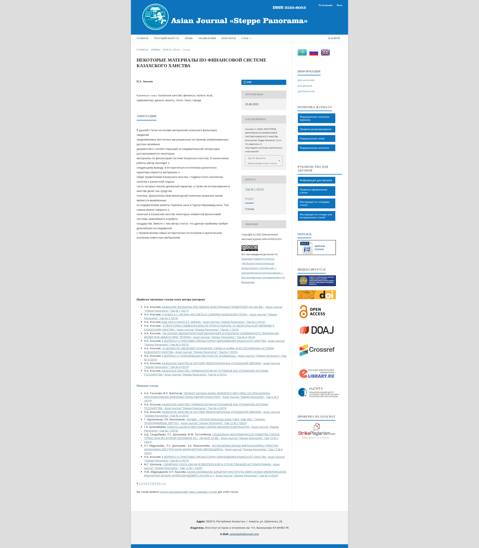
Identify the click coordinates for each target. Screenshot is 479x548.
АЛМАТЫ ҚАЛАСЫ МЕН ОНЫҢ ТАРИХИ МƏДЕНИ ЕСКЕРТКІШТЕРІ (208, 427)
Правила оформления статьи (313, 191)
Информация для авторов (316, 180)
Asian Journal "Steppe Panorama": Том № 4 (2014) (224, 337)
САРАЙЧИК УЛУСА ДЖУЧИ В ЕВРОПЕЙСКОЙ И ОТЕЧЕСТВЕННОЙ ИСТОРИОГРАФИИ (218, 464)
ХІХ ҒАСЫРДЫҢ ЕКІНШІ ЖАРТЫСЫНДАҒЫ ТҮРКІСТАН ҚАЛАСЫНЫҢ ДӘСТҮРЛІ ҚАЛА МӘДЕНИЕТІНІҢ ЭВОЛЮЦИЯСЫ (211, 447)
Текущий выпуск (166, 38)
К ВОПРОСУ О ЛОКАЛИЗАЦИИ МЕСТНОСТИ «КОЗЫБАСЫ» (199, 356)
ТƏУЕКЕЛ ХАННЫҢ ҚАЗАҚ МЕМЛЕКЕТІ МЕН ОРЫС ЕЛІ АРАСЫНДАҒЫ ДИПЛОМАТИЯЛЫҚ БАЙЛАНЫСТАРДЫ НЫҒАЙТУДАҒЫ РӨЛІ (207, 395)
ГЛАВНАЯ (142, 38)
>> (164, 483)
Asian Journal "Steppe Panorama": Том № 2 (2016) (234, 322)
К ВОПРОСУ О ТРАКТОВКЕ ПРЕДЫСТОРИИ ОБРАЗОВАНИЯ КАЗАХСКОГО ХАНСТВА (214, 341)
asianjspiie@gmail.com (244, 534)
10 (158, 483)
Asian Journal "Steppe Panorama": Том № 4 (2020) (247, 475)
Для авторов (305, 85)
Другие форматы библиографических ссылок (262, 161)
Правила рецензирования (316, 129)
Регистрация (325, 5)
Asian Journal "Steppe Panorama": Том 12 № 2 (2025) (214, 423)
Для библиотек (306, 91)
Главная (142, 49)
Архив (188, 38)
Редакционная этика (312, 138)
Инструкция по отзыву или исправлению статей (316, 216)
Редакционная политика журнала (314, 118)
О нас (246, 38)
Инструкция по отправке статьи (314, 203)
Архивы (155, 49)
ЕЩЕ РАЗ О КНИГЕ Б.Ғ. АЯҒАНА (182, 322)
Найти (335, 38)
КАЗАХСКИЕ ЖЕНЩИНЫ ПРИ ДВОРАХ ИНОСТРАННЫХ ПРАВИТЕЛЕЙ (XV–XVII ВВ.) (213, 307)
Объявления (207, 38)
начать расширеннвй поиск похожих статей (188, 492)
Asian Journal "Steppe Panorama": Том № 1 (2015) (208, 329)
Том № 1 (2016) (171, 49)
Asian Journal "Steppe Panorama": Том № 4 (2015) (195, 374)
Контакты (229, 38)
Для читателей (306, 80)
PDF (249, 82)
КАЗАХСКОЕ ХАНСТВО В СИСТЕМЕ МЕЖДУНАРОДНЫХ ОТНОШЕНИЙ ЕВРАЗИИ (212, 363)
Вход (339, 5)
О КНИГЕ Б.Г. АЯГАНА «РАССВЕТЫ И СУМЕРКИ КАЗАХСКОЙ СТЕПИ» (205, 314)
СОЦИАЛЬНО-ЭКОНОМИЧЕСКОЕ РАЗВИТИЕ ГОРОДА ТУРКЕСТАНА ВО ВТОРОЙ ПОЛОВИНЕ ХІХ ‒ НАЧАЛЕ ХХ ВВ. (212, 436)
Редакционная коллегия (314, 147)
